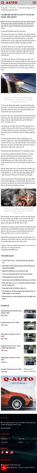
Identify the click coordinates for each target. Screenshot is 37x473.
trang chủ (4, 8)
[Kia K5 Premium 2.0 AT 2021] (30, 325)
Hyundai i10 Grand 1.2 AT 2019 (11, 369)
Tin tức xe (4, 442)
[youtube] (7, 452)
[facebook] (3, 452)
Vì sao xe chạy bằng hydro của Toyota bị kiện (17, 274)
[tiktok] (11, 452)
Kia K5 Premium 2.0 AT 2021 (10, 322)
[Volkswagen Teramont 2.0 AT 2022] (30, 360)
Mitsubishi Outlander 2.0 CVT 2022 (11, 335)
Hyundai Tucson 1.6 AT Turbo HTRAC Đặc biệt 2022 (11, 347)
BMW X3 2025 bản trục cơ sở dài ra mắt (15, 271)
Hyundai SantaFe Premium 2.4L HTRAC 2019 (11, 312)
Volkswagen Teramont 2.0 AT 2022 (10, 358)
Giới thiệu (21, 439)
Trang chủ (4, 439)
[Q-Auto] (12, 2)
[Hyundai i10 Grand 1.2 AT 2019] (30, 370)
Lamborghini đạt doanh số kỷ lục (13, 277)
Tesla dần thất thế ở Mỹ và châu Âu (14, 288)
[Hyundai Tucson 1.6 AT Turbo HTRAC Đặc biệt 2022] (30, 349)
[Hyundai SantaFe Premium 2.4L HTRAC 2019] (30, 314)
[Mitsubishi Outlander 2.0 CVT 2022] (30, 337)
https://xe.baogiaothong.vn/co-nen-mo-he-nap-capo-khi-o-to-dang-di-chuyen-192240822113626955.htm (18, 247)
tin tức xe (12, 8)
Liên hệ (20, 442)
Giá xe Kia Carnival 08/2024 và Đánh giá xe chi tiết (19, 280)
